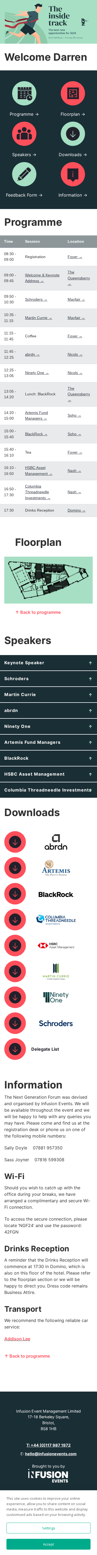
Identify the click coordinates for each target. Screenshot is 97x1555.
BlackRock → (36, 434)
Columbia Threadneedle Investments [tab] (48, 790)
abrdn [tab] (11, 710)
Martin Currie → (38, 318)
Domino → (77, 510)
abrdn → (32, 354)
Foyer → (75, 257)
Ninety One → (37, 373)
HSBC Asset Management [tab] (34, 774)
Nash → (74, 470)
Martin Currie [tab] (20, 694)
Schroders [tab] (16, 678)
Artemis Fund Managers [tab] (32, 742)
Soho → (74, 415)
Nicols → (75, 354)
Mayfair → (76, 299)
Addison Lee (17, 1338)
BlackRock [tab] (16, 758)
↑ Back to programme (38, 612)
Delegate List (45, 1049)
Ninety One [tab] (17, 726)
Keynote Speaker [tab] (24, 662)
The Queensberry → (79, 278)
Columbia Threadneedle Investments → (38, 492)
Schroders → (36, 299)
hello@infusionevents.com (51, 1453)
